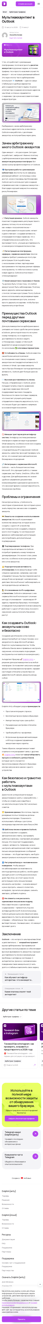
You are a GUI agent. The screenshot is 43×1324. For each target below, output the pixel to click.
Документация (8, 1239)
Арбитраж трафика (17, 12)
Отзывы (5, 1208)
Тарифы (5, 1196)
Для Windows (7, 1282)
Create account (25, 4)
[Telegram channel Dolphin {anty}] (21, 1139)
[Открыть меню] (38, 3)
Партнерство (8, 1270)
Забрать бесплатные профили (21, 1118)
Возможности (8, 1204)
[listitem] (12, 1016)
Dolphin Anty (28, 659)
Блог (5, 12)
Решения (5, 1200)
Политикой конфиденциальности (15, 1303)
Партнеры (6, 1251)
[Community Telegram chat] (21, 1160)
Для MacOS (7, 1286)
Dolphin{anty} (9, 1191)
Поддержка (7, 1247)
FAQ (3, 1243)
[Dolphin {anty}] (4, 3)
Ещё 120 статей (16, 38)
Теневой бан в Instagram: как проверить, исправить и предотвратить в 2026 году (19, 1046)
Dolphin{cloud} (9, 1215)
